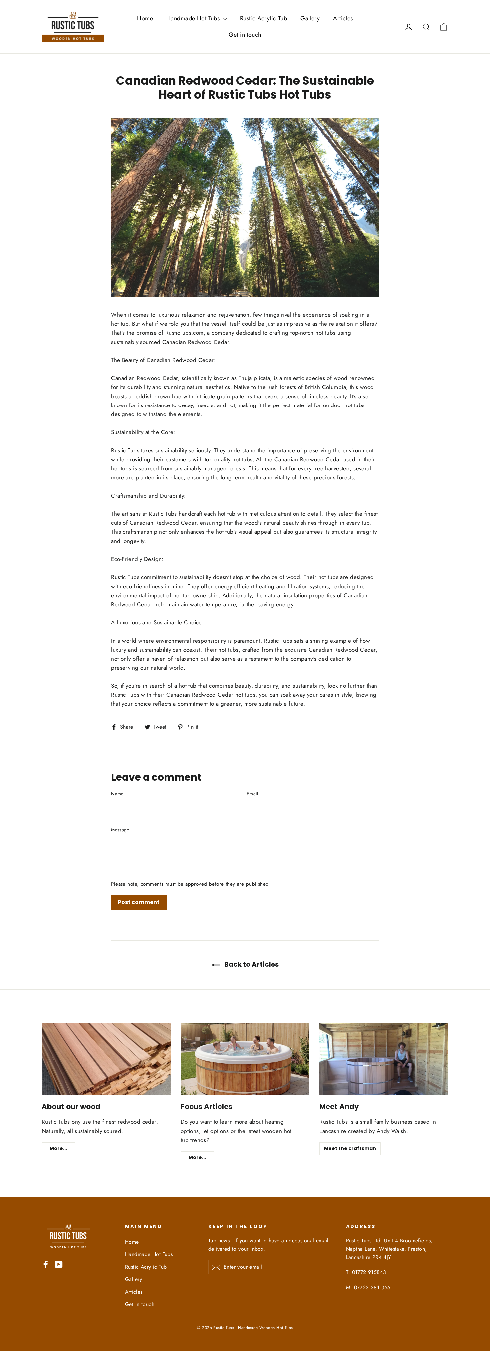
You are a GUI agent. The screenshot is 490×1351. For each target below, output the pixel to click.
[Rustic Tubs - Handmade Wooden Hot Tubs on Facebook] (46, 1263)
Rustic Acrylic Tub (263, 18)
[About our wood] (106, 1059)
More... (58, 1148)
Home (145, 18)
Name (117, 793)
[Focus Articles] (245, 1059)
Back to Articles (251, 964)
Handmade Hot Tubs (194, 18)
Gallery (310, 18)
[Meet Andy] (383, 1059)
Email (252, 793)
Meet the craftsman (350, 1148)
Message (120, 829)
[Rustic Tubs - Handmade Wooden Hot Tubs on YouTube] (59, 1263)
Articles (343, 18)
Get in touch (245, 34)
